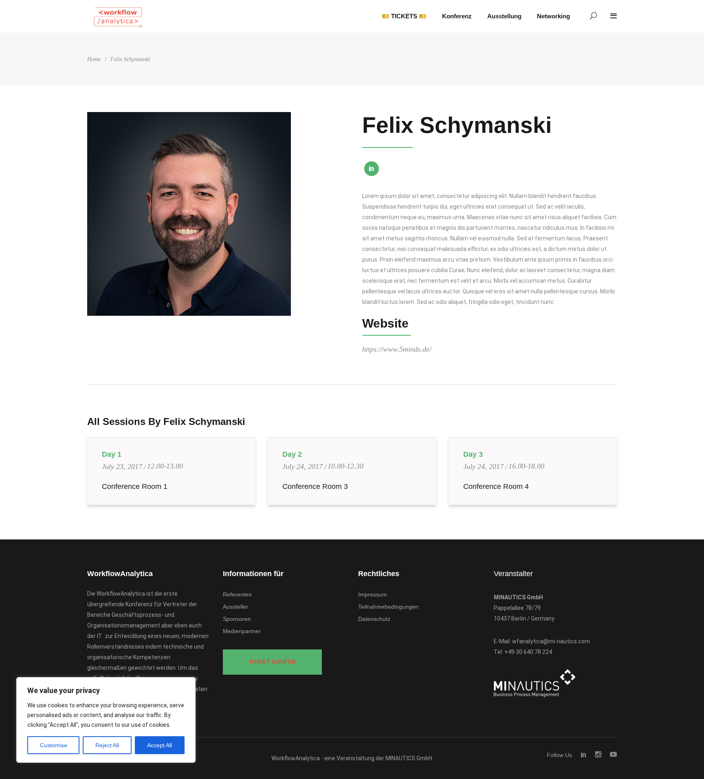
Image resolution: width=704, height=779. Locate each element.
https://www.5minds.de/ (396, 349)
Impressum (372, 594)
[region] (106, 720)
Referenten (237, 594)
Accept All (159, 745)
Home (94, 59)
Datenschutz (374, 619)
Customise (53, 745)
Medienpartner (242, 631)
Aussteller (235, 606)
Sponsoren (237, 619)
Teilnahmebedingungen (388, 606)
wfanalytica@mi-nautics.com (551, 641)
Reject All (107, 745)
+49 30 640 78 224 (528, 652)
